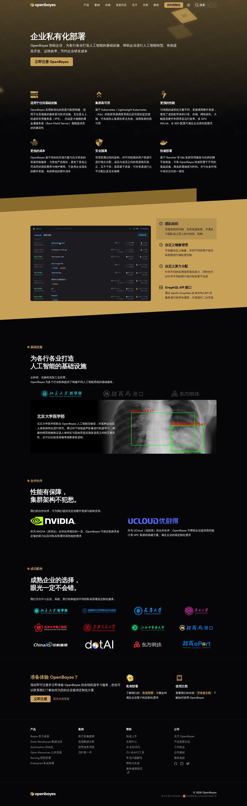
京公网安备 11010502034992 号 (201, 796)
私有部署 (147, 693)
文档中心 (131, 741)
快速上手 (131, 736)
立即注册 (40, 699)
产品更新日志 (182, 741)
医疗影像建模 (86, 736)
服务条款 (179, 757)
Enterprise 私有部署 (42, 763)
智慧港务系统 (86, 747)
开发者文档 (204, 693)
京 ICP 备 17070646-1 (171, 796)
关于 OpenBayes (184, 736)
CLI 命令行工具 (135, 752)
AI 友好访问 (133, 747)
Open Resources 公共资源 (46, 752)
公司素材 (179, 752)
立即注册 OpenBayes (52, 62)
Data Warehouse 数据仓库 (46, 741)
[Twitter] (188, 763)
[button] (86, 5)
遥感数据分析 (86, 741)
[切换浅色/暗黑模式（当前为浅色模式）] (188, 5)
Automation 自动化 (41, 747)
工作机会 (179, 747)
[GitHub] (175, 763)
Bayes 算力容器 (39, 736)
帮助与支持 (133, 763)
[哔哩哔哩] (181, 763)
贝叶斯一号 (85, 752)
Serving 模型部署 (40, 757)
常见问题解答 (134, 757)
